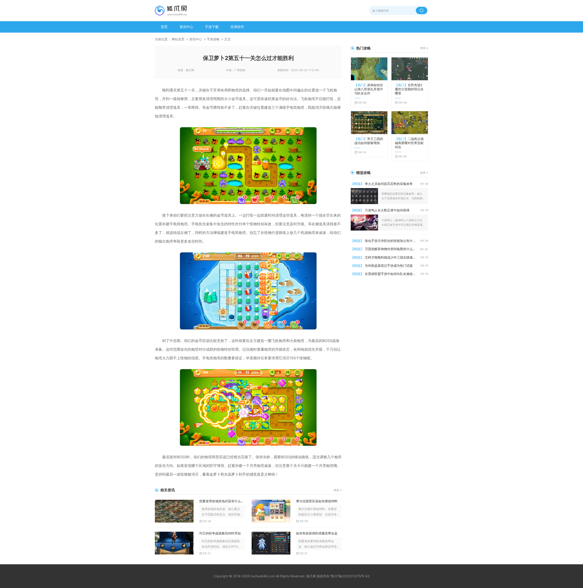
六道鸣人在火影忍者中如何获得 (387, 210)
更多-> (338, 490)
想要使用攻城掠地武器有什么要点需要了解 (222, 501)
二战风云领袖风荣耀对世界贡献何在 (409, 143)
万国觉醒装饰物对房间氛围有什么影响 (392, 249)
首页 (164, 27)
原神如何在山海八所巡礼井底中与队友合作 (368, 89)
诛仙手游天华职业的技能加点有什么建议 (392, 241)
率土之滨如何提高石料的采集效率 (389, 184)
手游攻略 (213, 39)
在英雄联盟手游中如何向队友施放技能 (392, 274)
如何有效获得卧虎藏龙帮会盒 (317, 533)
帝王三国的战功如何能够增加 (368, 141)
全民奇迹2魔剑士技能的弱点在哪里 (409, 89)
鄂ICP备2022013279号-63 (350, 576)
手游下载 (212, 27)
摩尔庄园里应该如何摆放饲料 (317, 501)
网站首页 (178, 39)
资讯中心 (186, 27)
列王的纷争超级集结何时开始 (220, 533)
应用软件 (237, 27)
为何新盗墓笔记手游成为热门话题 (389, 265)
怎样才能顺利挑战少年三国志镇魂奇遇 (392, 257)
